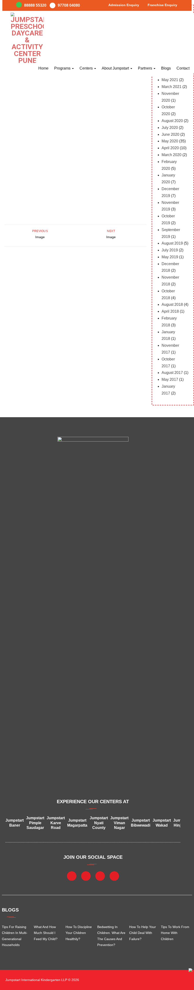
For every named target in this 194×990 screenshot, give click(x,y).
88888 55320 (35, 5)
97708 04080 (69, 5)
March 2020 (171, 155)
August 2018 (172, 304)
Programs (62, 68)
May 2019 (170, 257)
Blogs (166, 68)
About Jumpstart (116, 68)
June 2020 (170, 134)
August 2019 (172, 243)
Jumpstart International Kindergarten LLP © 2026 (41, 980)
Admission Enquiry (123, 5)
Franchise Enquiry (162, 5)
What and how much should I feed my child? (45, 933)
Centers (86, 68)
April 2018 (170, 311)
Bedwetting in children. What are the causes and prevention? (111, 936)
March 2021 (171, 87)
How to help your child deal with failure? (142, 933)
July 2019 (170, 250)
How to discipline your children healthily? (79, 933)
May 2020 (170, 141)
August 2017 (172, 373)
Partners (145, 68)
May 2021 (170, 80)
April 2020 (170, 148)
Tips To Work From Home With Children (175, 933)
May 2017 (170, 379)
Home (43, 68)
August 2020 (172, 121)
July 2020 (170, 128)
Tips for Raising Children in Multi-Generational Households (14, 936)
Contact (183, 68)
